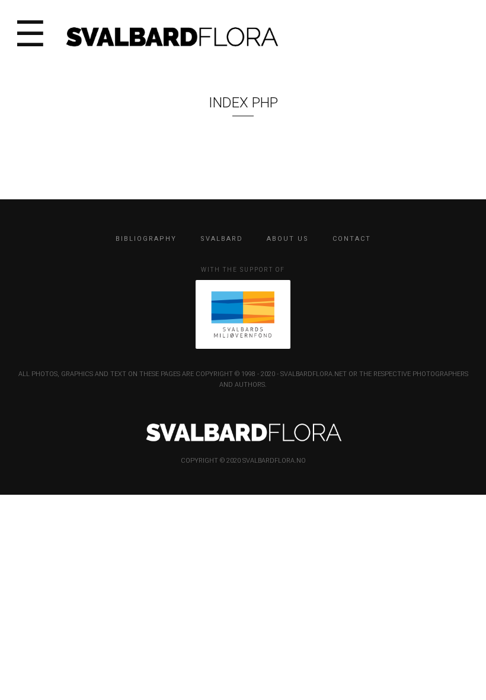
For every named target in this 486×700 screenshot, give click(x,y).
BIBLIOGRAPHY (146, 239)
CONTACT (351, 239)
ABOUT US (288, 239)
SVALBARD (221, 239)
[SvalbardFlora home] (171, 35)
